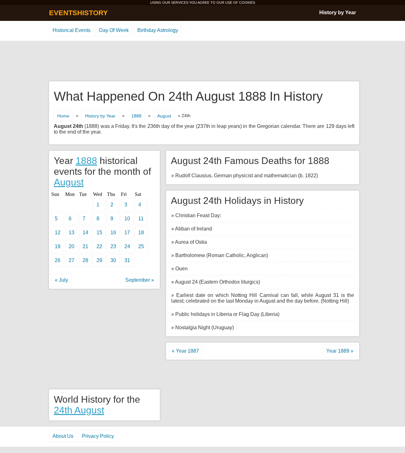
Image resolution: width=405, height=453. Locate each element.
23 (113, 246)
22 (99, 246)
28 (85, 260)
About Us (63, 436)
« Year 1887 (185, 351)
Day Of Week (114, 30)
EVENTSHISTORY (78, 13)
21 (85, 246)
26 (57, 260)
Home (63, 115)
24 (127, 246)
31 (127, 260)
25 (141, 246)
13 (71, 232)
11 (141, 218)
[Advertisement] (202, 61)
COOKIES (247, 2)
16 (113, 232)
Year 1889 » (339, 351)
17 (127, 232)
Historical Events (71, 30)
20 (71, 246)
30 (113, 260)
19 (57, 246)
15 (99, 232)
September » (139, 280)
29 (99, 260)
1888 (136, 115)
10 (127, 218)
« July (61, 280)
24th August (79, 410)
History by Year (337, 12)
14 (85, 232)
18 (141, 232)
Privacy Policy (98, 436)
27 (71, 260)
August (164, 115)
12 (57, 232)
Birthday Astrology (157, 30)
